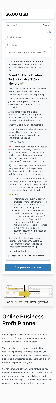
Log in (48, 32)
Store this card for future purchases (27, 52)
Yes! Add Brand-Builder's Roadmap (28, 256)
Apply (46, 25)
